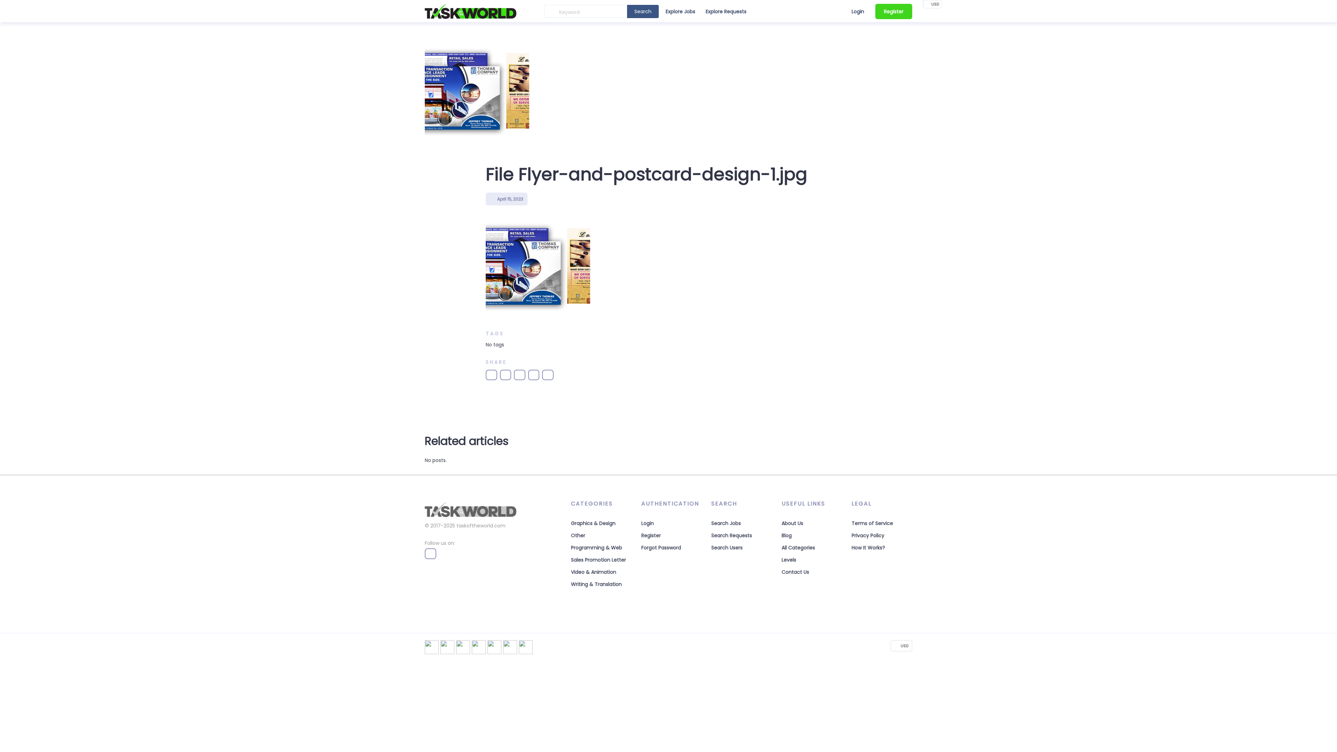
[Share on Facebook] (491, 375)
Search (642, 11)
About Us (792, 523)
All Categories (798, 547)
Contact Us (795, 572)
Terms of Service (872, 523)
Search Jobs (726, 523)
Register (894, 11)
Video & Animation (593, 572)
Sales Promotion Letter (598, 559)
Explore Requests (726, 11)
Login (858, 11)
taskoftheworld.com (481, 525)
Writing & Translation (596, 584)
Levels (789, 559)
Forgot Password (661, 547)
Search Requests (731, 535)
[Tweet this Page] (505, 375)
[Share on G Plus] (534, 375)
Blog (787, 535)
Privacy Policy (868, 535)
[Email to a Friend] (548, 375)
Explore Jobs (680, 11)
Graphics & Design (593, 523)
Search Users (727, 547)
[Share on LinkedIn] (519, 375)
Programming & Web (596, 547)
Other (578, 535)
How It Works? (868, 547)
